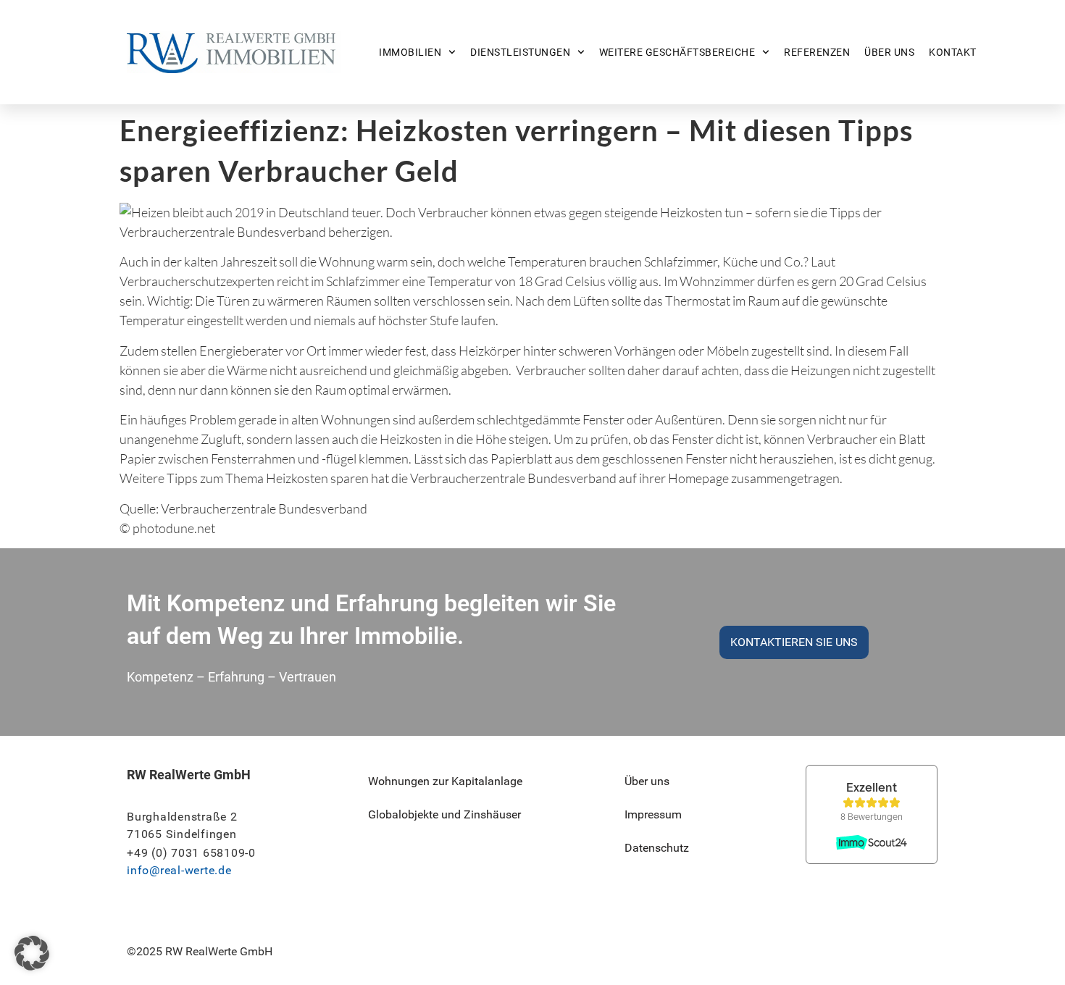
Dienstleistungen (520, 52)
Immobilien (410, 52)
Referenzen (817, 52)
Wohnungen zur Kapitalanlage (445, 781)
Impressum (653, 814)
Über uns (889, 52)
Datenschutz (657, 848)
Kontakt (953, 52)
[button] (32, 953)
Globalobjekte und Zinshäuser (444, 814)
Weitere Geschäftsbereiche (677, 52)
